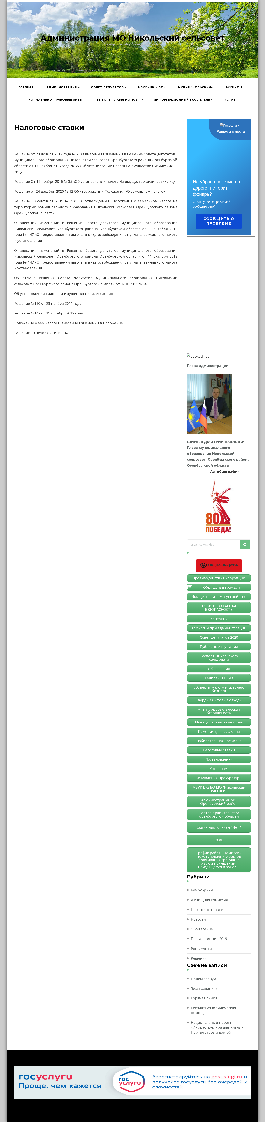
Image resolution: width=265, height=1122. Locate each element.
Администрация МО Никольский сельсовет (132, 38)
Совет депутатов (107, 87)
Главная (26, 87)
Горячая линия (204, 998)
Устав (230, 99)
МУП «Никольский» (195, 87)
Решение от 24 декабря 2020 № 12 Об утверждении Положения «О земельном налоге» (89, 191)
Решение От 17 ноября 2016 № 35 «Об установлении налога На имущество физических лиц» (95, 181)
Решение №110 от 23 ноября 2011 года (47, 303)
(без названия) (204, 988)
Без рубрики (202, 890)
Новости (198, 919)
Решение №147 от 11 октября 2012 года (48, 313)
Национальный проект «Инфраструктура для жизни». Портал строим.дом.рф (217, 1027)
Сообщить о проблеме (219, 221)
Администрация (61, 87)
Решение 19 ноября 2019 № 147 (41, 333)
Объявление (202, 929)
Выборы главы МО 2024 (118, 99)
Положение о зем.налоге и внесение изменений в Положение (68, 323)
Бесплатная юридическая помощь (213, 1010)
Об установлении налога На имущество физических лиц (63, 293)
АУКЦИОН (234, 87)
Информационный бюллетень (182, 99)
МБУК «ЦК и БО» (151, 87)
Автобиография (225, 471)
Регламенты (201, 948)
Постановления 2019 (209, 938)
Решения (199, 958)
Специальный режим (222, 565)
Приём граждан (204, 978)
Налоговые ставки (207, 909)
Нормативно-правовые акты (55, 99)
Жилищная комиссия (209, 900)
